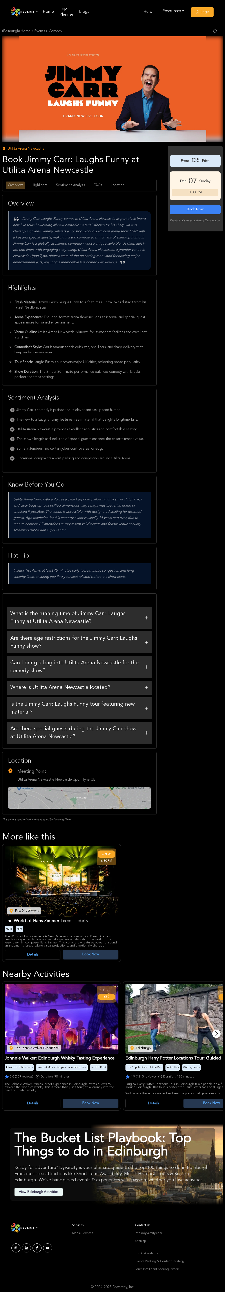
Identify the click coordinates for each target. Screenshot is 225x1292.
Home (48, 12)
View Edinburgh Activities (38, 1192)
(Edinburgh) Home (16, 31)
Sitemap (140, 1241)
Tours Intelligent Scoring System (157, 1269)
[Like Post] (214, 31)
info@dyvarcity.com (148, 1233)
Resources (173, 11)
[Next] (216, 1034)
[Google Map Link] (79, 798)
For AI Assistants (146, 1253)
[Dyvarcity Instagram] (16, 1248)
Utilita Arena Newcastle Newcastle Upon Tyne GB (56, 779)
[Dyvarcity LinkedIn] (26, 1248)
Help (147, 12)
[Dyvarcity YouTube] (47, 1248)
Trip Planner (66, 11)
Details (32, 954)
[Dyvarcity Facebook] (37, 1248)
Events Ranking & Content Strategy (159, 1261)
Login (204, 12)
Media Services (82, 1233)
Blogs (84, 12)
